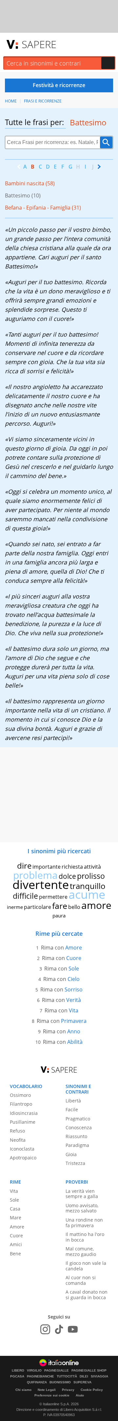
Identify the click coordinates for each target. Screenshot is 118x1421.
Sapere (39, 44)
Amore (73, 947)
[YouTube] (73, 1329)
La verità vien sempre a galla (82, 1194)
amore (96, 905)
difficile (25, 896)
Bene (15, 1253)
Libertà (73, 1101)
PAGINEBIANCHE (40, 1376)
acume (87, 894)
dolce (67, 876)
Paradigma (77, 1145)
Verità (73, 1000)
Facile (72, 1109)
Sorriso (74, 989)
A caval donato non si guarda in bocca (87, 1295)
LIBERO (18, 1370)
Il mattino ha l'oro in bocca (85, 1237)
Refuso (17, 1131)
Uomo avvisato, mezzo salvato (82, 1208)
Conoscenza (79, 1127)
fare (59, 905)
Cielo (74, 979)
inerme (15, 907)
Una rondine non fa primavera (84, 1222)
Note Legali (47, 1390)
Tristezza (75, 1163)
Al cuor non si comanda (81, 1280)
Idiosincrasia (24, 1113)
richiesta (72, 866)
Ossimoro (20, 1095)
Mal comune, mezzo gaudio (81, 1251)
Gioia (71, 1154)
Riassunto (76, 1136)
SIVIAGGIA (99, 1376)
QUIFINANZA (37, 1382)
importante (46, 866)
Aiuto (80, 1395)
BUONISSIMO (60, 1382)
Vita (73, 1010)
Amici (16, 1244)
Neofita (18, 1140)
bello (74, 907)
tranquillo (88, 885)
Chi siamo (23, 1390)
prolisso (91, 876)
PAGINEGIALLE (56, 1370)
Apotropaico (23, 1157)
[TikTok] (59, 1329)
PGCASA (17, 1376)
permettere (53, 896)
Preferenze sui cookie (51, 1395)
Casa (15, 1209)
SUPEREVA (82, 1382)
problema (35, 875)
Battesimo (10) (23, 195)
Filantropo (21, 1104)
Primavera (74, 1020)
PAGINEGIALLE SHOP (89, 1370)
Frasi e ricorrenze (43, 101)
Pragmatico (78, 1119)
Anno (73, 1031)
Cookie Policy (92, 1390)
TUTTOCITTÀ (67, 1376)
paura (59, 915)
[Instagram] (45, 1329)
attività (92, 866)
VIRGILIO (34, 1370)
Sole (74, 968)
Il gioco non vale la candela (86, 1266)
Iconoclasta (22, 1149)
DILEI (84, 1376)
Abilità (75, 1041)
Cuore (73, 958)
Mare (15, 1217)
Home (11, 101)
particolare (37, 907)
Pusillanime (22, 1122)
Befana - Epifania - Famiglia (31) (43, 207)
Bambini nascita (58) (30, 183)
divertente (40, 885)
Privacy (68, 1390)
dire (24, 865)
